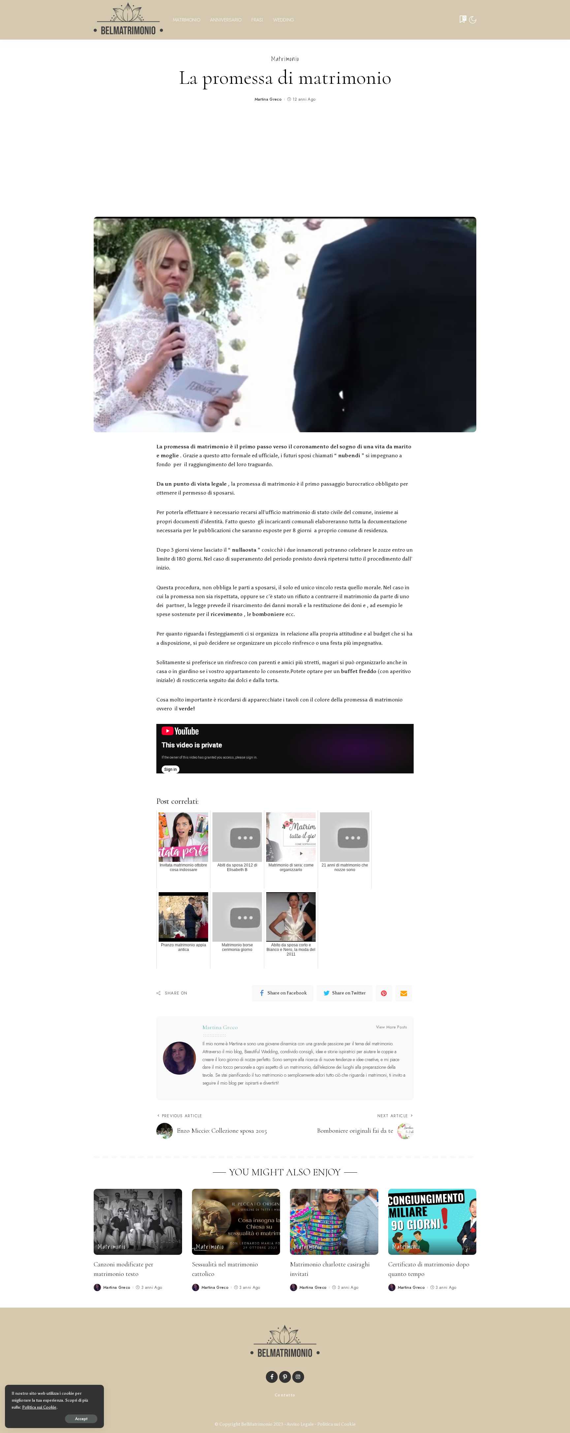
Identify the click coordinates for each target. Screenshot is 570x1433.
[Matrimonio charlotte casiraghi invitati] (334, 1222)
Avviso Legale (300, 1424)
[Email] (404, 993)
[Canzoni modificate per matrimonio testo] (138, 1222)
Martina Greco (268, 99)
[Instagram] (298, 1377)
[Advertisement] (285, 160)
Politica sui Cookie (336, 1424)
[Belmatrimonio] (128, 20)
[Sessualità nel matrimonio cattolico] (236, 1222)
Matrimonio (285, 59)
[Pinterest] (384, 993)
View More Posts (391, 1027)
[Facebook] (272, 1377)
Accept (81, 1419)
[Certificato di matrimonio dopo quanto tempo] (432, 1222)
